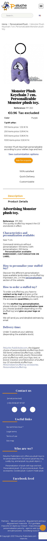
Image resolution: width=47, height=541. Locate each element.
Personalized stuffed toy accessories (20, 365)
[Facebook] (14, 409)
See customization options (24, 154)
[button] (23, 160)
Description (15, 196)
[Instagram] (32, 409)
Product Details (18, 201)
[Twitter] (23, 409)
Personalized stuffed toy (14, 367)
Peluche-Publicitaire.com (15, 348)
